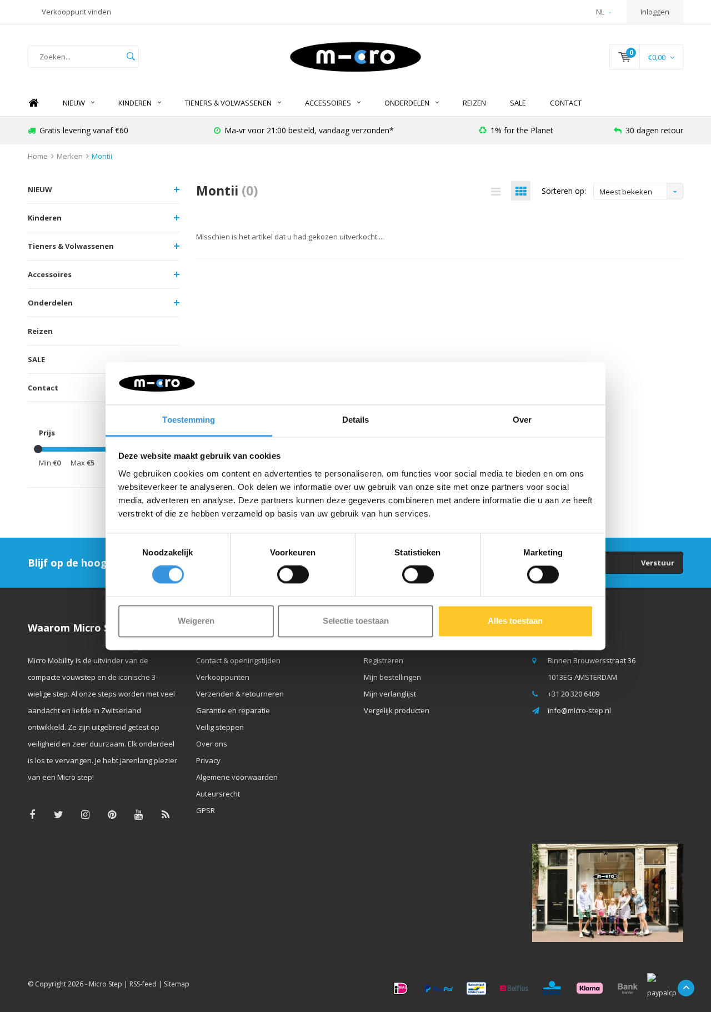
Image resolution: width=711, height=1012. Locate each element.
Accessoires (328, 103)
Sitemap (176, 984)
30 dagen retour (654, 130)
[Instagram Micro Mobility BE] (85, 814)
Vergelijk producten (396, 710)
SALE (518, 103)
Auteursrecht (218, 794)
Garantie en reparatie (233, 710)
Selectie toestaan (356, 620)
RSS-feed (143, 984)
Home (33, 103)
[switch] (293, 575)
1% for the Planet (521, 130)
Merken (70, 156)
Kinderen (135, 103)
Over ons (211, 744)
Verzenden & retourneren (240, 694)
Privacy (208, 760)
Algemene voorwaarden (237, 777)
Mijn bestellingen (392, 677)
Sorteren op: (564, 191)
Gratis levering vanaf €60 (83, 130)
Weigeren (196, 620)
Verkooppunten (222, 677)
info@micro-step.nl (579, 710)
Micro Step (105, 984)
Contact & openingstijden (238, 660)
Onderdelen (406, 103)
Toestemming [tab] (188, 419)
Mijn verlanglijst (390, 694)
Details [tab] (355, 419)
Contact (566, 103)
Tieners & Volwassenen (228, 103)
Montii (102, 156)
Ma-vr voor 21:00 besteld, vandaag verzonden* (309, 130)
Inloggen (654, 12)
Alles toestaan (515, 620)
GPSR (205, 810)
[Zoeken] (130, 57)
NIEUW (74, 103)
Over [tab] (522, 419)
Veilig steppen (220, 727)
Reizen (474, 103)
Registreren (383, 660)
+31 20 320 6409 (573, 694)
